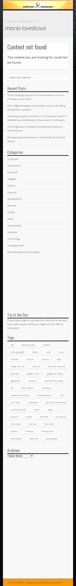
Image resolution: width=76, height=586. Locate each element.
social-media (14, 225)
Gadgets (11, 179)
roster (37, 409)
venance (29, 431)
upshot (14, 431)
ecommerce (14, 165)
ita (12, 388)
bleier (35, 352)
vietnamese (47, 431)
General (11, 192)
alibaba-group (28, 344)
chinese (14, 359)
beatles (46, 344)
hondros (32, 380)
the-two (33, 424)
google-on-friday (55, 373)
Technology (13, 238)
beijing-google (17, 352)
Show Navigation (59, 33)
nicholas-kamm (44, 395)
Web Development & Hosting (23, 252)
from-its (36, 366)
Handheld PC (14, 199)
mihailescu (46, 388)
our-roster (16, 402)
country (45, 359)
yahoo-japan (52, 438)
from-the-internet (56, 366)
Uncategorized (15, 245)
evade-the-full (18, 366)
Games (11, 185)
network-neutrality (20, 395)
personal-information (56, 402)
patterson (33, 402)
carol (48, 352)
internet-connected (53, 380)
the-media (16, 424)
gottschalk (15, 380)
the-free (44, 416)
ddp (59, 359)
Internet (11, 205)
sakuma (14, 416)
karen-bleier (27, 388)
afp (12, 344)
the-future (61, 416)
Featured (12, 172)
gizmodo (15, 373)
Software (12, 232)
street (29, 416)
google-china (33, 373)
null (61, 395)
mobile (11, 212)
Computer (12, 159)
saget (50, 409)
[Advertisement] (35, 283)
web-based (16, 438)
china (61, 352)
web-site (34, 438)
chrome (30, 359)
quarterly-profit (18, 409)
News (10, 219)
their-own (49, 424)
